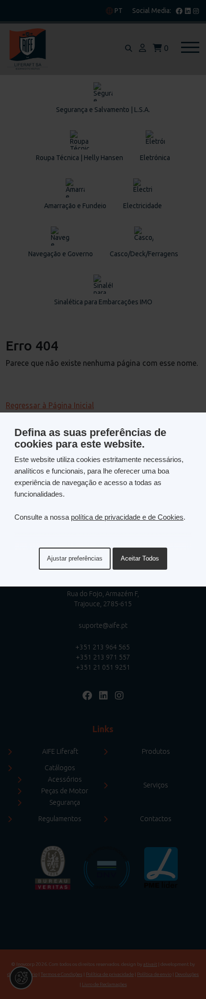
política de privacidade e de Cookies (127, 517)
